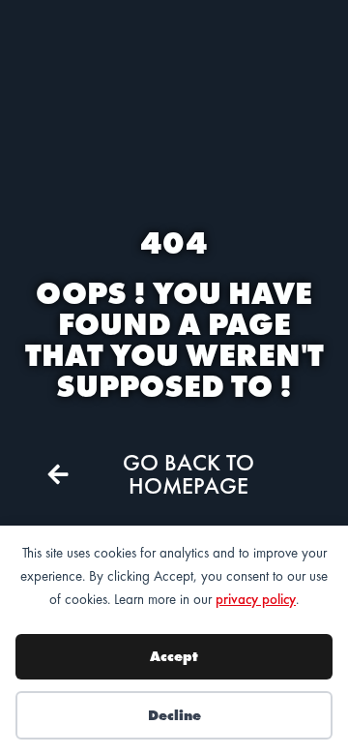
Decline (174, 715)
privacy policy (256, 599)
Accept (174, 656)
